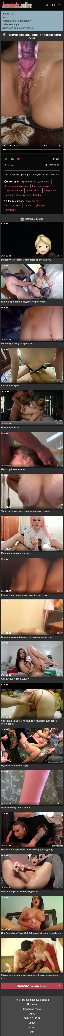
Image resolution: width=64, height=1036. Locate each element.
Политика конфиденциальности (32, 1000)
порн (4, 17)
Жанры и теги (16, 201)
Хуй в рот (39, 205)
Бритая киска (29, 181)
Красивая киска (40, 186)
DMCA (32, 1023)
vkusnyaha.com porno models (17, 28)
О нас (32, 1013)
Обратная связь (32, 1009)
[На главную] (17, 5)
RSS (32, 1032)
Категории (13, 181)
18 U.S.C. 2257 (32, 1018)
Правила (32, 1004)
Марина (28, 205)
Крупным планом (13, 190)
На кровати (50, 190)
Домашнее (44, 181)
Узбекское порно (11, 24)
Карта (32, 1027)
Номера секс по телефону (16, 21)
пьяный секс (9, 13)
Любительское (33, 190)
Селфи (37, 195)
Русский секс (33, 201)
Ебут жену (10, 210)
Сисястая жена (12, 205)
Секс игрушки (23, 195)
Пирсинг (9, 195)
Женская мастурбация (16, 186)
